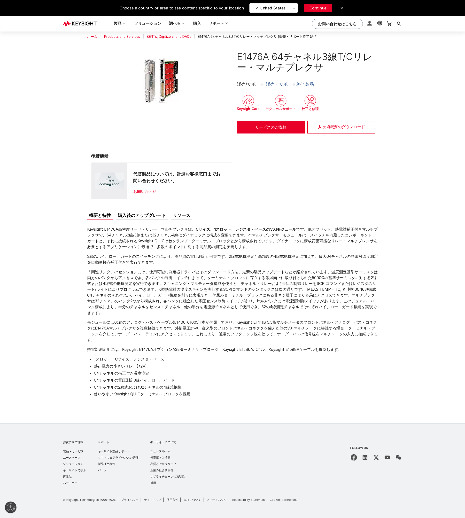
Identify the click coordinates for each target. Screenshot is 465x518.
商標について (192, 500)
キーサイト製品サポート (114, 451)
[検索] (399, 24)
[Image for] (109, 181)
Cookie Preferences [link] (283, 500)
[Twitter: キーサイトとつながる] (376, 457)
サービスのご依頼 (270, 127)
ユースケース (71, 457)
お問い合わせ (144, 191)
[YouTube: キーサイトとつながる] (387, 457)
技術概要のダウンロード (343, 126)
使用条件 (172, 500)
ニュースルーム (160, 451)
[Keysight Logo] (81, 23)
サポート (103, 442)
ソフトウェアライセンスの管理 (118, 457)
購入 (197, 23)
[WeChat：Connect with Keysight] (398, 457)
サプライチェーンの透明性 (167, 476)
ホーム (92, 37)
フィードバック (216, 500)
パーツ (102, 470)
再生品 (67, 476)
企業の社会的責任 (161, 470)
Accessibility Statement (248, 500)
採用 (153, 483)
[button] (370, 23)
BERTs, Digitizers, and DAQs (169, 37)
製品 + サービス (73, 451)
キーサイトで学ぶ (74, 470)
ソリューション (147, 23)
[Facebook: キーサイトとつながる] (353, 457)
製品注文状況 (106, 464)
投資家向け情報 (160, 457)
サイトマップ (152, 500)
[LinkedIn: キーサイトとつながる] (365, 457)
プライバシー (130, 500)
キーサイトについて (163, 442)
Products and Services (122, 37)
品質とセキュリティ (163, 464)
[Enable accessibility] (10, 507)
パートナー (70, 483)
